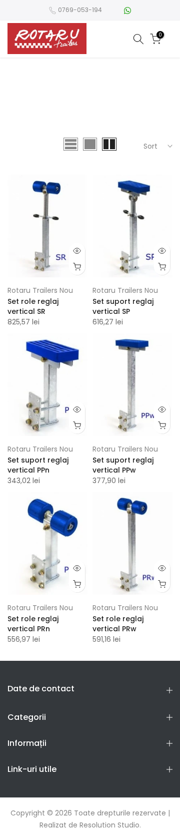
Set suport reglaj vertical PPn (38, 465)
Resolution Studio (110, 825)
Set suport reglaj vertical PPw (123, 465)
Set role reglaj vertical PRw (118, 624)
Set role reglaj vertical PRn (33, 624)
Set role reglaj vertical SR (33, 306)
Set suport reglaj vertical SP (123, 306)
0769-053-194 (80, 10)
